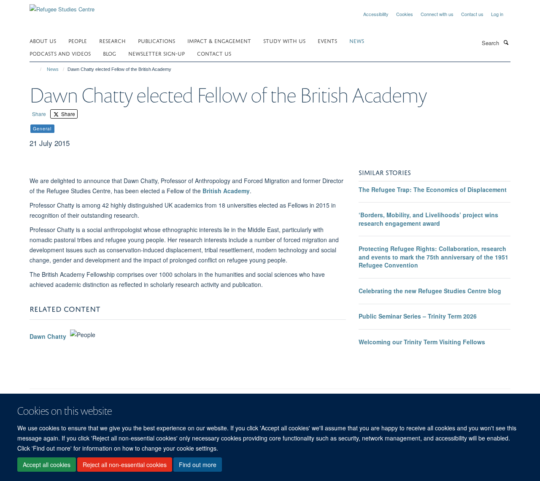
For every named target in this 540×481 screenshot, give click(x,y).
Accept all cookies (46, 464)
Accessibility (376, 14)
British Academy (226, 190)
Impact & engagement (219, 40)
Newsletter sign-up (156, 53)
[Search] (505, 42)
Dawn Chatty (48, 336)
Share (39, 113)
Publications (156, 40)
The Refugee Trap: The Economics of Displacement (433, 189)
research (112, 40)
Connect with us (437, 14)
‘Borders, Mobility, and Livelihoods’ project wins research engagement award (428, 219)
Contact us (472, 14)
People (77, 40)
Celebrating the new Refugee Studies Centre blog (430, 290)
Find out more (197, 464)
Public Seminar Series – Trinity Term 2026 (418, 316)
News (53, 69)
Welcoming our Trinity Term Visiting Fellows (422, 342)
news (356, 40)
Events (327, 40)
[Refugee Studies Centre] (62, 6)
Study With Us (284, 40)
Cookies (404, 14)
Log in (497, 14)
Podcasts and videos (60, 53)
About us (43, 40)
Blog (109, 53)
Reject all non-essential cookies (125, 464)
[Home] (37, 69)
